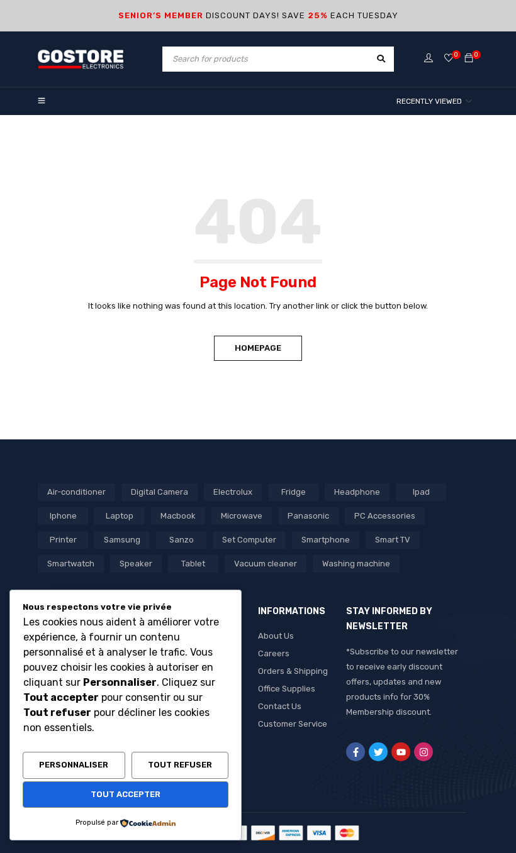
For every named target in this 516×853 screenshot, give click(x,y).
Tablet (193, 563)
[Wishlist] (448, 58)
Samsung (122, 539)
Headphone (357, 492)
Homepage (258, 348)
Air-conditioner (76, 492)
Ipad (421, 492)
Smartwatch (70, 563)
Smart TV (392, 539)
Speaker (136, 563)
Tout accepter (125, 794)
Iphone (63, 515)
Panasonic (308, 515)
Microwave (241, 515)
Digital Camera (159, 492)
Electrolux (232, 492)
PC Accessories (384, 515)
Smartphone (325, 539)
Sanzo (181, 539)
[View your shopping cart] (468, 58)
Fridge (293, 492)
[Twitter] (378, 751)
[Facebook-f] (355, 751)
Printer (63, 539)
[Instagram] (423, 751)
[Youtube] (400, 751)
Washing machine (356, 563)
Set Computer (249, 539)
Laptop (119, 515)
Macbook (178, 515)
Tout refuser (180, 764)
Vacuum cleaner (265, 563)
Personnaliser (73, 764)
